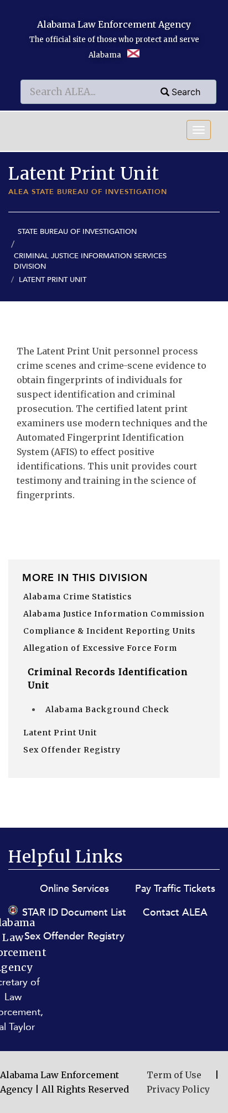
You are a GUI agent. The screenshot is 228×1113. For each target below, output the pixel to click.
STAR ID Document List (74, 912)
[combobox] (118, 91)
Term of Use (174, 1074)
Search (186, 91)
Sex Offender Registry (72, 750)
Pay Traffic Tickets (175, 889)
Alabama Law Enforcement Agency (114, 24)
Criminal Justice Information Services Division (90, 261)
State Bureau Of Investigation (77, 232)
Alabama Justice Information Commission (114, 614)
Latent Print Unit (60, 733)
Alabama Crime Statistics (77, 597)
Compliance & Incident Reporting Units (109, 631)
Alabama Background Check (107, 709)
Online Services (74, 889)
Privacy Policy (178, 1089)
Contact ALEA (175, 912)
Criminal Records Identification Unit (108, 678)
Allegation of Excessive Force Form (100, 648)
